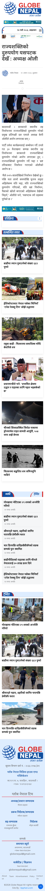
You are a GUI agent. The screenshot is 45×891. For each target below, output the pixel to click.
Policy (32, 876)
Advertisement (22, 876)
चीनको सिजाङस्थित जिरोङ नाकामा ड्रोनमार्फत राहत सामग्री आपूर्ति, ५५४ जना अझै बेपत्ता (21, 431)
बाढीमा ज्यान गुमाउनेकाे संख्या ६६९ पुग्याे (21, 660)
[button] (41, 30)
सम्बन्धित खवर (11, 232)
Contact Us (39, 877)
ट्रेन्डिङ (6, 594)
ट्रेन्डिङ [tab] (36, 494)
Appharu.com (26, 888)
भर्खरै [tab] (7, 494)
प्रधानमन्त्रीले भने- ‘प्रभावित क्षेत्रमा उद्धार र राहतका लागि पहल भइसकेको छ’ (22, 388)
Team (11, 876)
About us (4, 877)
